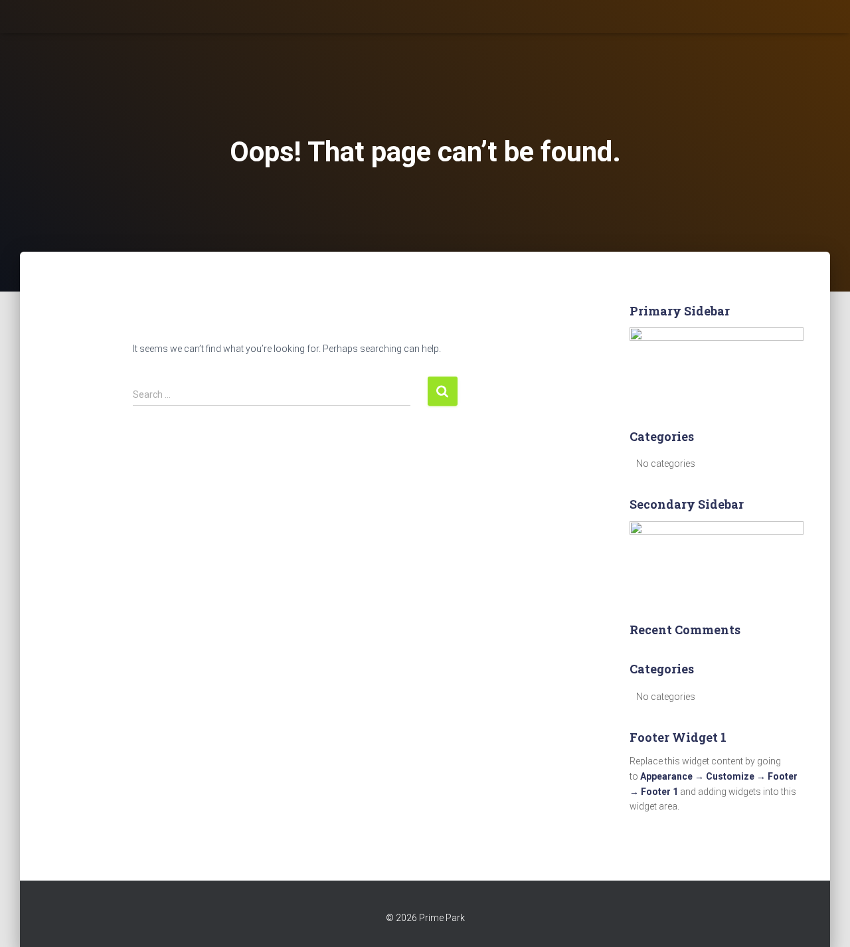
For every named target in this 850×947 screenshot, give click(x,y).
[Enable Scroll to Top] (824, 920)
